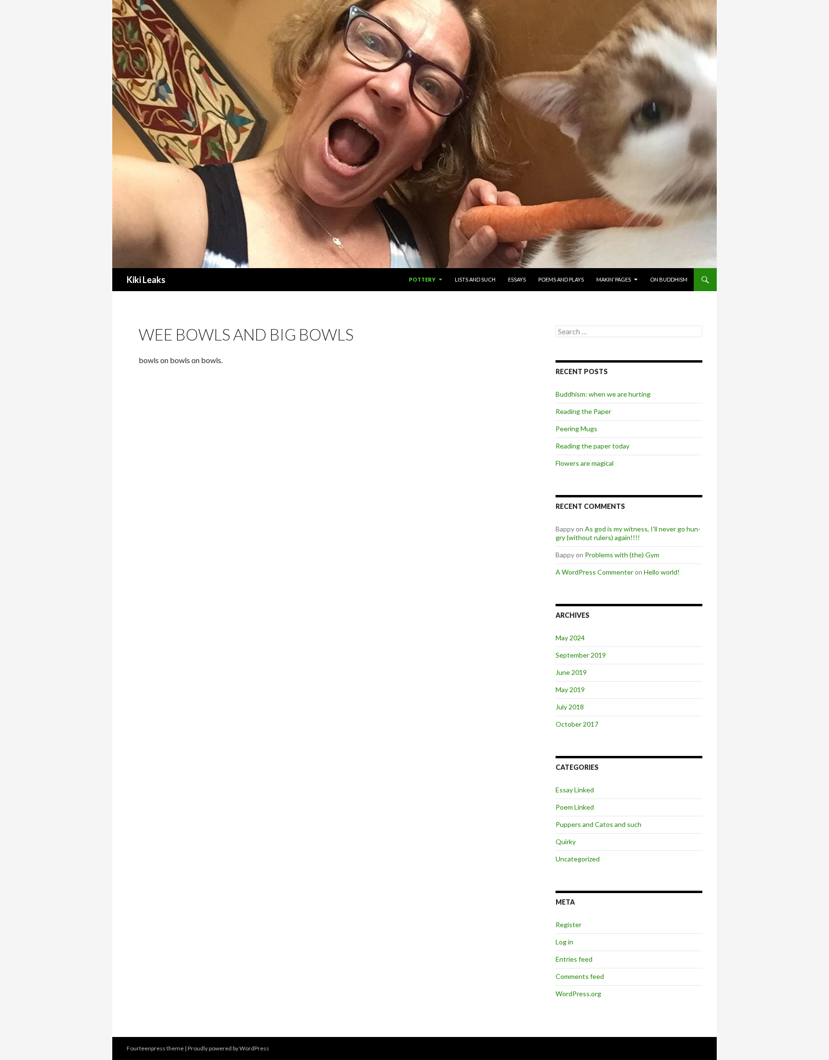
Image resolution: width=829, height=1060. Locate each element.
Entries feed (574, 959)
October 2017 (577, 724)
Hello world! (662, 572)
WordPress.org (578, 993)
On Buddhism (668, 279)
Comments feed (580, 976)
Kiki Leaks (146, 279)
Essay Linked (575, 790)
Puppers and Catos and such (598, 824)
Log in (564, 942)
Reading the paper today (592, 446)
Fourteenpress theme (155, 1048)
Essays (517, 279)
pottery (422, 279)
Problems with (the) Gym (622, 555)
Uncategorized (578, 859)
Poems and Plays (561, 279)
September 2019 (581, 655)
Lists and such (475, 279)
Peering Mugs (576, 428)
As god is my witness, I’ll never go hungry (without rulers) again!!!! (628, 533)
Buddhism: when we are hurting (603, 394)
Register (568, 924)
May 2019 (570, 689)
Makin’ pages (613, 279)
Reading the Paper (583, 411)
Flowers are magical (585, 463)
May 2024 (570, 638)
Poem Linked (575, 807)
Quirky (566, 841)
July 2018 (570, 707)
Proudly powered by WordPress (228, 1048)
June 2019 (571, 672)
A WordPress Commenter (594, 572)
